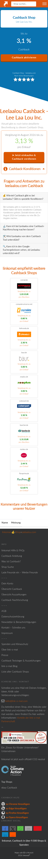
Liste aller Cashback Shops (15, 672)
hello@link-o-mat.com (16, 701)
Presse (4, 655)
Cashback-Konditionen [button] (25, 169)
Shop (18, 532)
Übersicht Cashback (11, 589)
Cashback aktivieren (24, 57)
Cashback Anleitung (11, 556)
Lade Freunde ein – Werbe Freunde (19, 572)
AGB (3, 611)
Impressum (7, 633)
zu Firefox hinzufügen (17, 813)
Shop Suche (7, 567)
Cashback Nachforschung (14, 600)
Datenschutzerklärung (12, 616)
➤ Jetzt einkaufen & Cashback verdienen (24, 157)
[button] (5, 830)
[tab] (24, 168)
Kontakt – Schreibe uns (13, 628)
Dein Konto (7, 583)
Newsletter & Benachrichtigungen (18, 622)
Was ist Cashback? (11, 561)
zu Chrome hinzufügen (18, 804)
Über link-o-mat (9, 650)
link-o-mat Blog (9, 666)
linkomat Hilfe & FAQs (13, 550)
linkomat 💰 (8, 532)
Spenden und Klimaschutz (14, 644)
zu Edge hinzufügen (16, 808)
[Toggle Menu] (44, 3)
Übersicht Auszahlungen (13, 594)
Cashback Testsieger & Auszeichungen (21, 661)
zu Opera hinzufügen (17, 817)
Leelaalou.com (29, 532)
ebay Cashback (9, 788)
